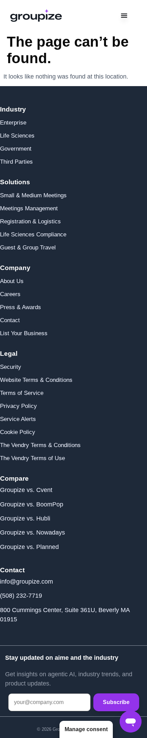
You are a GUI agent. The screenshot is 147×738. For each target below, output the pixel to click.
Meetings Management (29, 208)
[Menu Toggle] (124, 15)
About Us (12, 281)
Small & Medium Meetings (33, 195)
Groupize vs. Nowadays (32, 532)
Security (10, 367)
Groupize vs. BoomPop (31, 504)
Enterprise (13, 122)
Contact (10, 320)
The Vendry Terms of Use (32, 458)
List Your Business (24, 333)
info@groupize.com (26, 581)
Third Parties (16, 162)
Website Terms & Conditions (36, 380)
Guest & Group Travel (28, 247)
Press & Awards (20, 307)
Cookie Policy (17, 432)
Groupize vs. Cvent (26, 490)
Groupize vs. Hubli (25, 518)
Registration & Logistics (30, 221)
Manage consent (86, 729)
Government (15, 148)
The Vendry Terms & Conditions (40, 445)
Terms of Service (21, 393)
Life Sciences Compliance (33, 234)
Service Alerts (18, 419)
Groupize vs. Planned (29, 546)
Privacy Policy (18, 406)
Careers (10, 294)
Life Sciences (17, 135)
